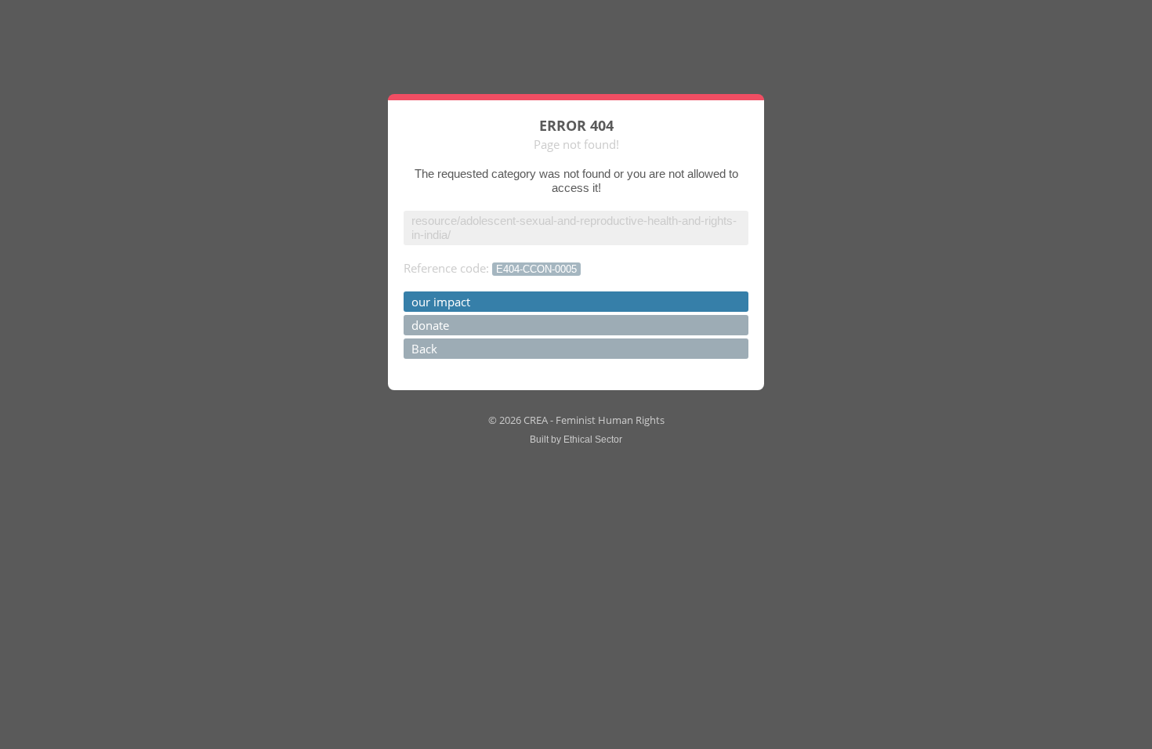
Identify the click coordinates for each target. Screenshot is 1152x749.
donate (430, 325)
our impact (440, 301)
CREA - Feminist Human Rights (594, 420)
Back (424, 348)
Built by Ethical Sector (576, 439)
